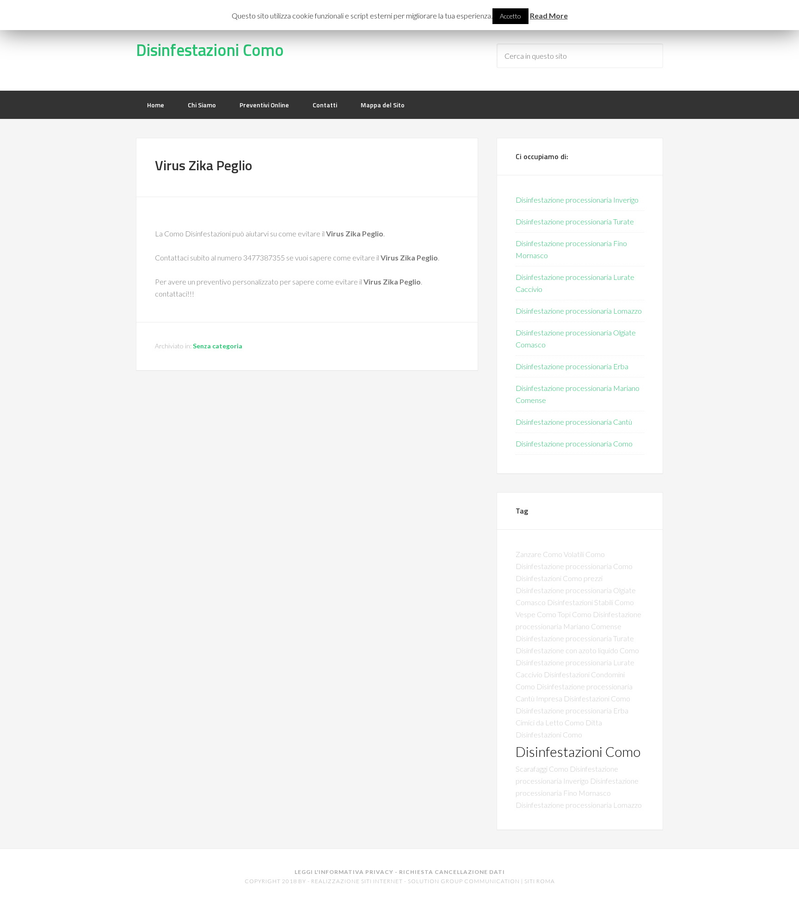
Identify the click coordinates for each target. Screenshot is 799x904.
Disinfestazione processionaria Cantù (574, 421)
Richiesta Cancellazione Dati (452, 871)
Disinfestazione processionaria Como (574, 443)
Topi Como (574, 614)
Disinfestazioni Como (210, 49)
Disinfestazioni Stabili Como (590, 602)
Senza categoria (217, 346)
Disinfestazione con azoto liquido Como (577, 650)
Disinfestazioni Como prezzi (559, 578)
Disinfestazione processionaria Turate (575, 221)
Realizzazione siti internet (357, 881)
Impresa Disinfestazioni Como (583, 698)
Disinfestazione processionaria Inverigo (577, 199)
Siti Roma (539, 881)
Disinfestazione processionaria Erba (572, 366)
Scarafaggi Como (542, 768)
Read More (549, 15)
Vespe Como (536, 614)
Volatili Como (584, 554)
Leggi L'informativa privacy (344, 871)
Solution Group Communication (464, 881)
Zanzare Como (539, 554)
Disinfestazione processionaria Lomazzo (579, 310)
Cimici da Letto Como (550, 722)
